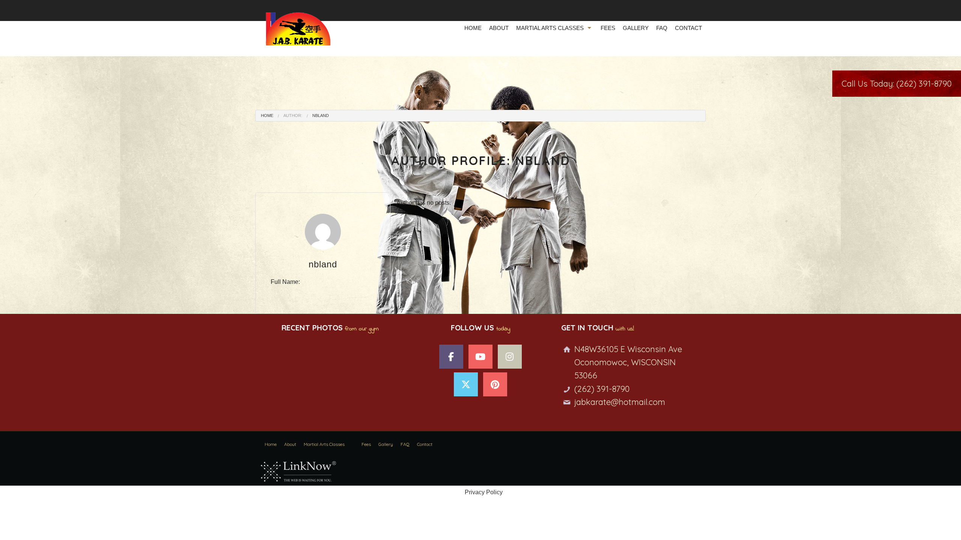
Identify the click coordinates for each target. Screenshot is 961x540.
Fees (608, 28)
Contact (688, 28)
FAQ (661, 28)
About (499, 28)
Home (473, 28)
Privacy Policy (484, 492)
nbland (320, 115)
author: (292, 115)
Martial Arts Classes (550, 28)
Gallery (636, 28)
